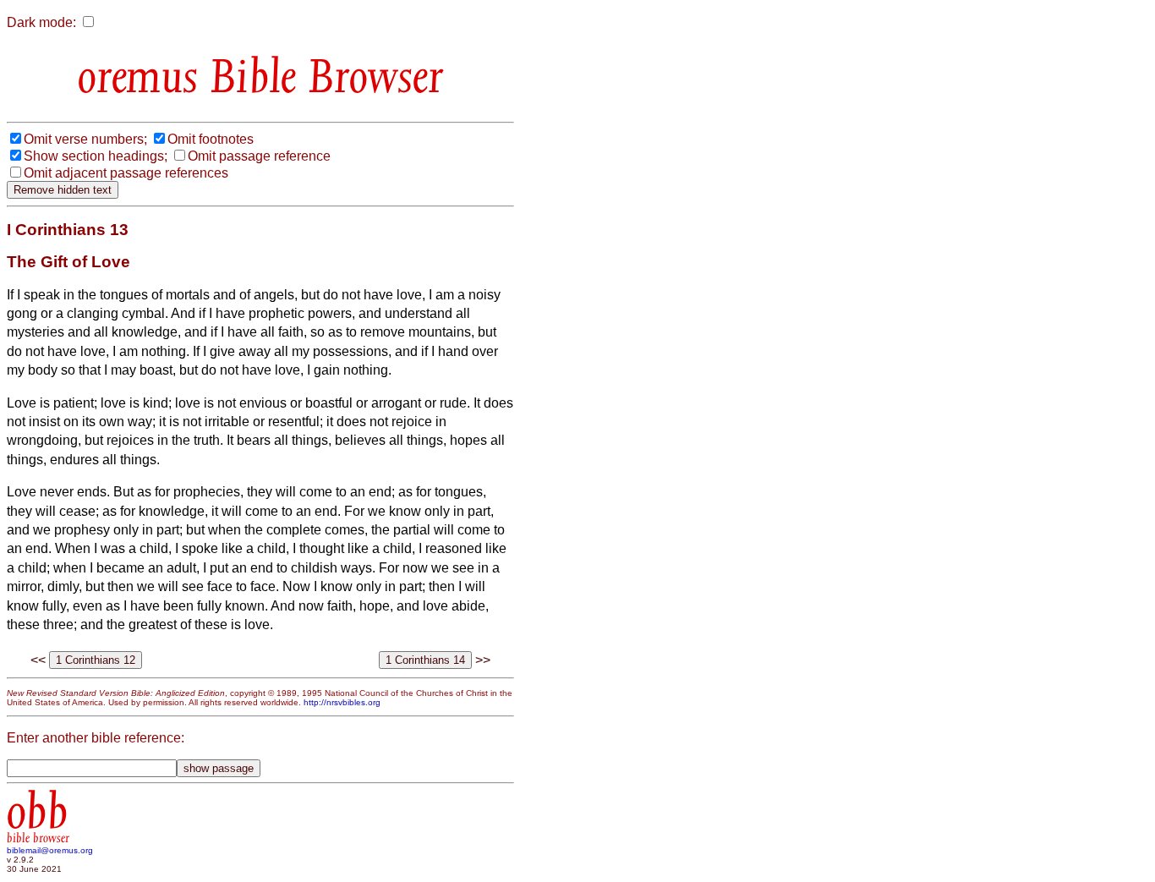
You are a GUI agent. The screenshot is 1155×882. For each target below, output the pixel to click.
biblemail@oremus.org (50, 850)
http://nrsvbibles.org (342, 702)
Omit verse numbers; (85, 139)
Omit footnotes (210, 139)
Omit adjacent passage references (126, 173)
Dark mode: (41, 22)
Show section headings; (95, 156)
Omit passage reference (259, 156)
